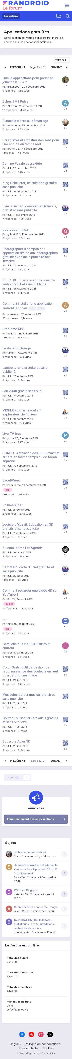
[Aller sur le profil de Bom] (9, 854)
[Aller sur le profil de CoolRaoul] (65, 412)
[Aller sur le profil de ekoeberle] (65, 122)
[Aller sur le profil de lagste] (65, 645)
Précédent (17, 67)
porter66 (12, 438)
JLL (9, 168)
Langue (14, 1044)
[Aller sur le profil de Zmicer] (65, 621)
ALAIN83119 (21, 911)
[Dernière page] (67, 67)
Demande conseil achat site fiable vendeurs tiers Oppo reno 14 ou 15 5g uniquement (36, 869)
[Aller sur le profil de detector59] (9, 892)
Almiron (12, 106)
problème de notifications (30, 852)
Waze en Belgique (25, 890)
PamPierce (14, 484)
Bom (16, 856)
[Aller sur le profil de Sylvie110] (9, 867)
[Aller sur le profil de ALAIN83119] (9, 909)
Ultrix (10, 352)
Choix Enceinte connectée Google (36, 907)
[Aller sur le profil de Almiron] (65, 103)
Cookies (48, 1048)
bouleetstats (21, 932)
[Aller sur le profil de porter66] (65, 435)
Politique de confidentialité (42, 1044)
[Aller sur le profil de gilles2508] (65, 231)
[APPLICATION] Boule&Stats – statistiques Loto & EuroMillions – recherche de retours (35, 924)
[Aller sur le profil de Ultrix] (65, 208)
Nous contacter (29, 1048)
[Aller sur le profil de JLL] (65, 141)
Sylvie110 (19, 877)
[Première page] (5, 67)
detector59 (21, 894)
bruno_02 (13, 148)
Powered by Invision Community (36, 1053)
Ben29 (11, 599)
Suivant (56, 67)
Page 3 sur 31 (38, 67)
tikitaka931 (13, 86)
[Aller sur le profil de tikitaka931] (65, 79)
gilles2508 (13, 234)
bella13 (11, 333)
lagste (11, 652)
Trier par (60, 60)
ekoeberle (13, 125)
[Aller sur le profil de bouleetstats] (9, 922)
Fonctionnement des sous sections (30, 819)
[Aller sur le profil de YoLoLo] (65, 549)
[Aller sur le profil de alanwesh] (65, 305)
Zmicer (11, 623)
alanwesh (13, 314)
